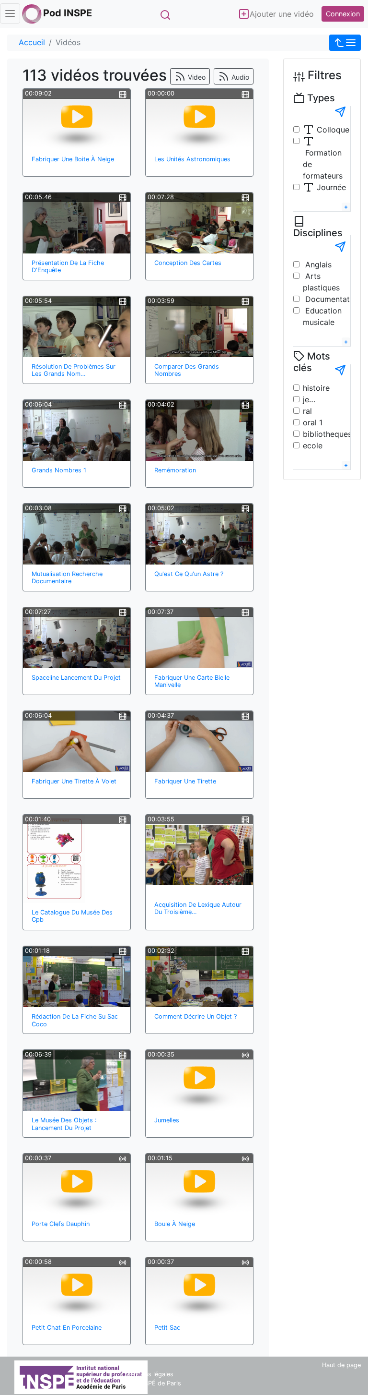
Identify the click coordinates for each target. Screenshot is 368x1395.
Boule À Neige (174, 1223)
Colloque (331, 129)
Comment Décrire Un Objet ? (195, 1016)
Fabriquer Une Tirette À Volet (74, 781)
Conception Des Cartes (187, 262)
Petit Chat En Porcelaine (67, 1327)
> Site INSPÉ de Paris (150, 1383)
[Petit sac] (199, 1288)
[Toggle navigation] (10, 13)
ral (307, 411)
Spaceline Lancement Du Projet (76, 677)
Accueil (32, 42)
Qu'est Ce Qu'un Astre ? (188, 573)
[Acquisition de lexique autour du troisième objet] (199, 855)
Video (196, 77)
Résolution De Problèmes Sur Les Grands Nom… (73, 370)
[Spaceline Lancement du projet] (76, 638)
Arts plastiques (321, 281)
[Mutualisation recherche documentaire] (76, 534)
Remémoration (175, 470)
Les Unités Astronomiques (192, 159)
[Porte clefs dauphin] (76, 1184)
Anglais (317, 264)
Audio (239, 77)
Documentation (332, 299)
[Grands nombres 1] (76, 430)
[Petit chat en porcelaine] (76, 1288)
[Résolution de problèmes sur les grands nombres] (76, 327)
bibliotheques (327, 434)
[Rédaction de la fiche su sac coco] (76, 977)
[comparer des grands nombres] (199, 327)
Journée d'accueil (324, 193)
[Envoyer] (340, 112)
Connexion (343, 14)
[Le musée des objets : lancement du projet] (76, 1080)
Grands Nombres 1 (59, 470)
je (306, 399)
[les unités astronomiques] (199, 119)
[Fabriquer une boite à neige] (76, 119)
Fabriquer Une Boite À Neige (73, 159)
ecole (312, 445)
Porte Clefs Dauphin (61, 1223)
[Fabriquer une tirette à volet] (76, 741)
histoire (316, 388)
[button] (345, 43)
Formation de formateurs (323, 164)
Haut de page (341, 1365)
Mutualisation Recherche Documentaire (67, 577)
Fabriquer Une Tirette (185, 781)
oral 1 (312, 422)
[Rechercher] (165, 15)
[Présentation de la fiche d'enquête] (76, 223)
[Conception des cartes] (199, 223)
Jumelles (166, 1120)
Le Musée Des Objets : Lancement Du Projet (64, 1124)
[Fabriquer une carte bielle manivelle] (199, 638)
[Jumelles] (199, 1080)
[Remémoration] (199, 430)
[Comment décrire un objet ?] (199, 977)
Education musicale (322, 316)
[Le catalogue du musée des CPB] (54, 859)
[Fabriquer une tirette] (199, 741)
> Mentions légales (146, 1374)
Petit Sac (167, 1327)
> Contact (133, 1365)
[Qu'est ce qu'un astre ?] (199, 534)
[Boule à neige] (199, 1184)
